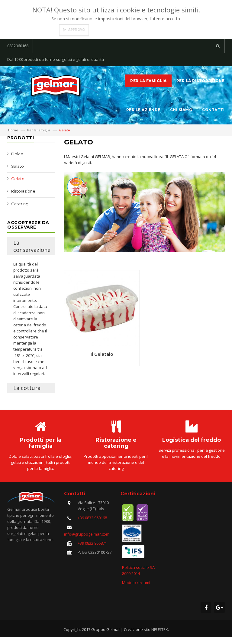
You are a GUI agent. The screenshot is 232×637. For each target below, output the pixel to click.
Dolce (17, 153)
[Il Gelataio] (102, 307)
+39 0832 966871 (92, 543)
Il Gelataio (102, 354)
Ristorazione (23, 191)
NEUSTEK (159, 629)
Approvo (76, 30)
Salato (17, 166)
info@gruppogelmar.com (86, 534)
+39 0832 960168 (92, 517)
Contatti (213, 109)
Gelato (17, 178)
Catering (19, 203)
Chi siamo (181, 109)
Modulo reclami (136, 582)
